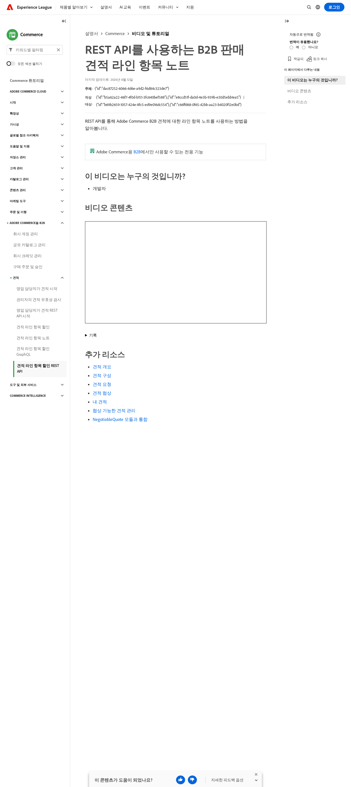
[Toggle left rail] (64, 21)
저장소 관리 (18, 157)
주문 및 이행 (18, 212)
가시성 (14, 124)
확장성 (14, 113)
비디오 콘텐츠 (299, 90)
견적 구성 (102, 375)
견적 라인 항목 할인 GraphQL (33, 351)
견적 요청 (102, 384)
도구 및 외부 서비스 (23, 385)
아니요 (313, 47)
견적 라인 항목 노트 (33, 337)
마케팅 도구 (18, 201)
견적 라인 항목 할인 (33, 326)
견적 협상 (102, 393)
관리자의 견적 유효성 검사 (38, 299)
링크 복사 (320, 59)
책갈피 (299, 59)
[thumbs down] (192, 779)
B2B (137, 151)
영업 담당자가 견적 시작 (36, 288)
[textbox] (35, 50)
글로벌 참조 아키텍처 (24, 135)
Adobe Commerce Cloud (28, 91)
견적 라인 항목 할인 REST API (38, 368)
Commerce (115, 33)
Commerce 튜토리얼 (27, 80)
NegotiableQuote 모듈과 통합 (120, 419)
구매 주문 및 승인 (28, 266)
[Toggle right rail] (287, 21)
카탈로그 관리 (19, 179)
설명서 (91, 33)
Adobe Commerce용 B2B (27, 223)
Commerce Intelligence (28, 396)
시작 (13, 102)
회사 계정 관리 (25, 233)
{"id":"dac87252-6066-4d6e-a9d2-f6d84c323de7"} (132, 88)
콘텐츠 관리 (18, 190)
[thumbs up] (180, 779)
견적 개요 (102, 366)
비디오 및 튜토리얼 (150, 33)
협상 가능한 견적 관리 (114, 410)
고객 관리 (16, 168)
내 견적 (100, 401)
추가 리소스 (297, 101)
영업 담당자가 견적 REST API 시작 (37, 313)
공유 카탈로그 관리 (29, 244)
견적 (16, 278)
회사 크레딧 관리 (27, 255)
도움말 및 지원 (20, 146)
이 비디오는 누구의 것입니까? (312, 79)
